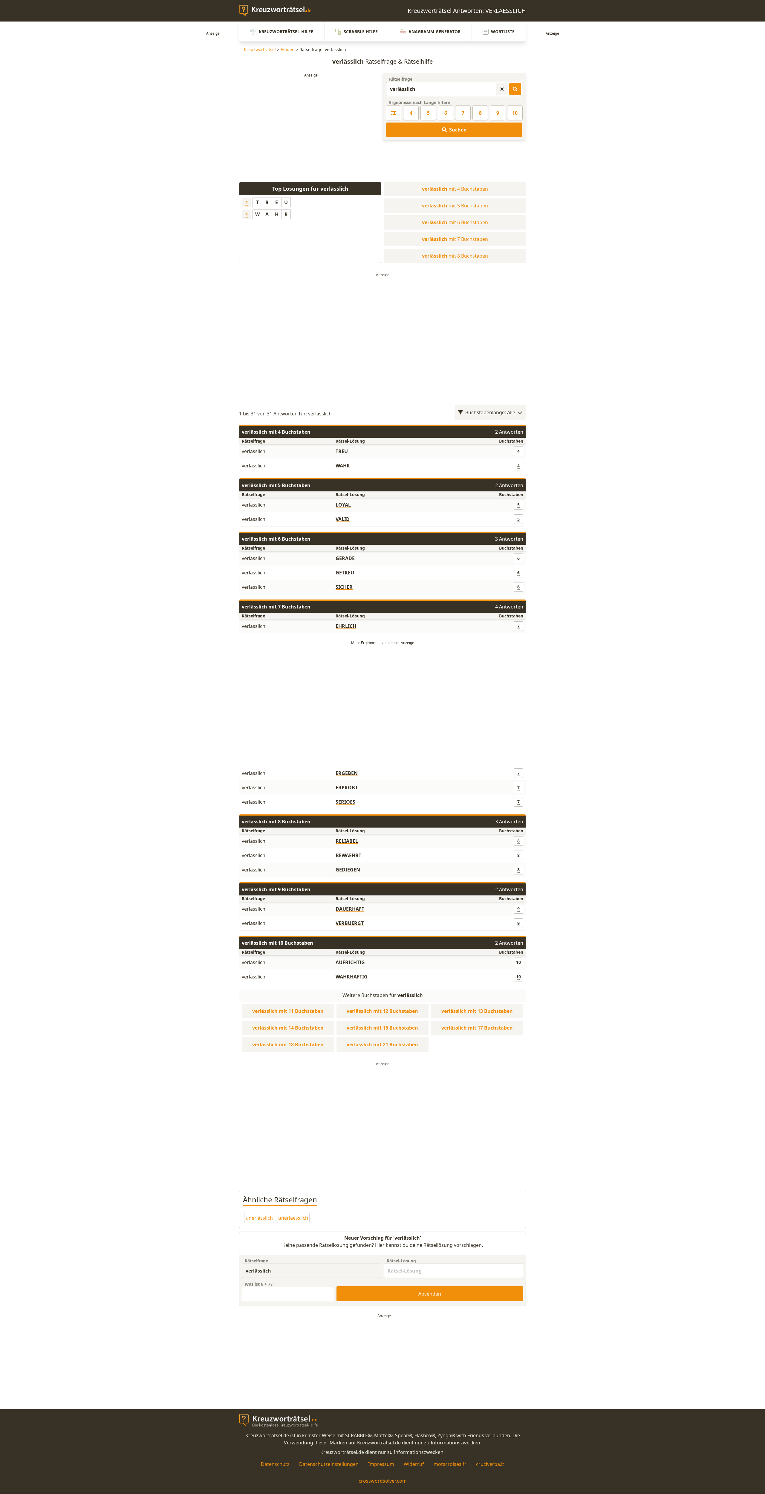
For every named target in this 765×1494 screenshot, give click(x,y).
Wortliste (503, 31)
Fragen (288, 49)
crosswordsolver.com (383, 1481)
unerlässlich (259, 1218)
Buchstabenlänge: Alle (490, 412)
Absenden (429, 1293)
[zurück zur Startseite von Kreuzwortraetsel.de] (278, 11)
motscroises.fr (450, 1464)
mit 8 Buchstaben (455, 256)
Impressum (381, 1464)
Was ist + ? (259, 1284)
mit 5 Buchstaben (455, 205)
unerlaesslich (293, 1218)
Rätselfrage (400, 79)
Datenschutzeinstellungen (329, 1464)
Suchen (458, 129)
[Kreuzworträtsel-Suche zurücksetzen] (502, 89)
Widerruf (414, 1464)
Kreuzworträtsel (260, 49)
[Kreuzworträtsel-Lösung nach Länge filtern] (393, 113)
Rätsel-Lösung (401, 1261)
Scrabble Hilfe (361, 31)
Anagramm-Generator (434, 31)
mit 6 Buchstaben (455, 222)
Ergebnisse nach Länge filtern (419, 102)
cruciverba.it (490, 1464)
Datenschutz (275, 1464)
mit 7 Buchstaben (455, 239)
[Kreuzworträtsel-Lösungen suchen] (515, 89)
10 (515, 113)
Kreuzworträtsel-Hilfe (286, 31)
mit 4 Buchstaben (455, 189)
